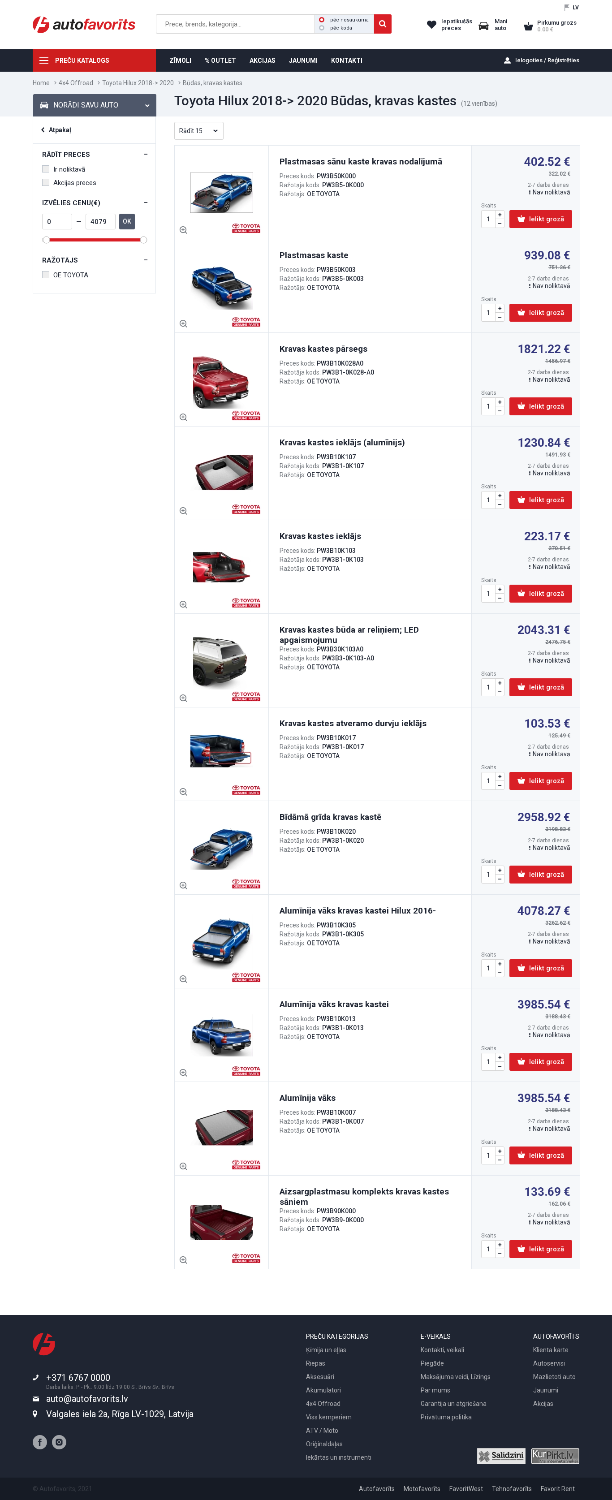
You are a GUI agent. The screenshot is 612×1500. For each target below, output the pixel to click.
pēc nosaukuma (349, 20)
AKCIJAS (263, 60)
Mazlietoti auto (554, 1376)
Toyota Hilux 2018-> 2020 (138, 82)
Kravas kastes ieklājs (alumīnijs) (342, 442)
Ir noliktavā (69, 169)
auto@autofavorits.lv (87, 1398)
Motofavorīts (422, 1488)
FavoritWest (466, 1488)
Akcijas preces (74, 183)
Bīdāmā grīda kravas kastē (330, 817)
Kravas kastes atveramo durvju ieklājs (353, 723)
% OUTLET (220, 60)
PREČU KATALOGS (82, 60)
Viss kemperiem (329, 1417)
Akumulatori (323, 1390)
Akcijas (543, 1403)
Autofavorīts (377, 1488)
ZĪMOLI (180, 60)
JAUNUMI (303, 60)
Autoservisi (549, 1363)
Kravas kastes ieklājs (320, 536)
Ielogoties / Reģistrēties (547, 60)
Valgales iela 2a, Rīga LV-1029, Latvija (120, 1414)
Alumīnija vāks (308, 1098)
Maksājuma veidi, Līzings (456, 1376)
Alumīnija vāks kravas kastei (334, 1004)
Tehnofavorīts (512, 1488)
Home (41, 82)
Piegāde (432, 1363)
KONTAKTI (346, 60)
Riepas (315, 1363)
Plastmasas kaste (314, 255)
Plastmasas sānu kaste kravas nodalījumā (361, 161)
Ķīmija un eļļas (326, 1349)
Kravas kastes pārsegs (323, 349)
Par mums (435, 1390)
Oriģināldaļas (324, 1444)
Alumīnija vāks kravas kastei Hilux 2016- (358, 910)
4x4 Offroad (76, 82)
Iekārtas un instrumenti (338, 1457)
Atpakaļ (60, 130)
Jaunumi (545, 1390)
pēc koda (341, 28)
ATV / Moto (322, 1430)
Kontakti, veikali (442, 1349)
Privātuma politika (446, 1417)
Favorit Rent (558, 1488)
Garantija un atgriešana (454, 1403)
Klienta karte (551, 1349)
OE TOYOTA (70, 275)
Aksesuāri (320, 1376)
